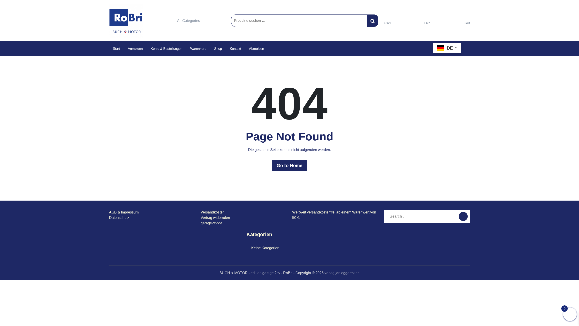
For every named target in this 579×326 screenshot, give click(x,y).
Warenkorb (198, 48)
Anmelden (135, 48)
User (387, 23)
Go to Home (289, 165)
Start (116, 48)
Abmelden (256, 48)
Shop (218, 48)
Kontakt (235, 48)
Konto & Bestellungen (166, 48)
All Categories (188, 21)
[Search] (463, 216)
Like (427, 23)
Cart (467, 23)
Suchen (372, 20)
